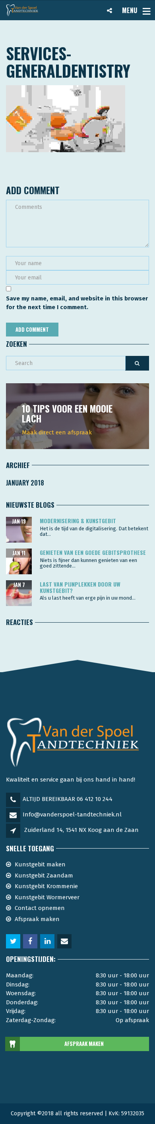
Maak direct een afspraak (57, 432)
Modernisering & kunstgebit (78, 520)
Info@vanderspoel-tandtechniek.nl (72, 814)
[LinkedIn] (48, 941)
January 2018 (25, 482)
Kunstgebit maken (40, 864)
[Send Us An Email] (65, 941)
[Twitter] (13, 941)
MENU (129, 10)
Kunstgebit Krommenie (46, 886)
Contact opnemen (40, 908)
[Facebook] (31, 941)
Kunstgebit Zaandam (44, 875)
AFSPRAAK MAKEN (84, 1044)
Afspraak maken (37, 919)
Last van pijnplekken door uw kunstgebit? (80, 587)
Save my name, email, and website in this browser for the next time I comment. (77, 303)
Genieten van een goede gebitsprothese (93, 552)
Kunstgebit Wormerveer (47, 897)
